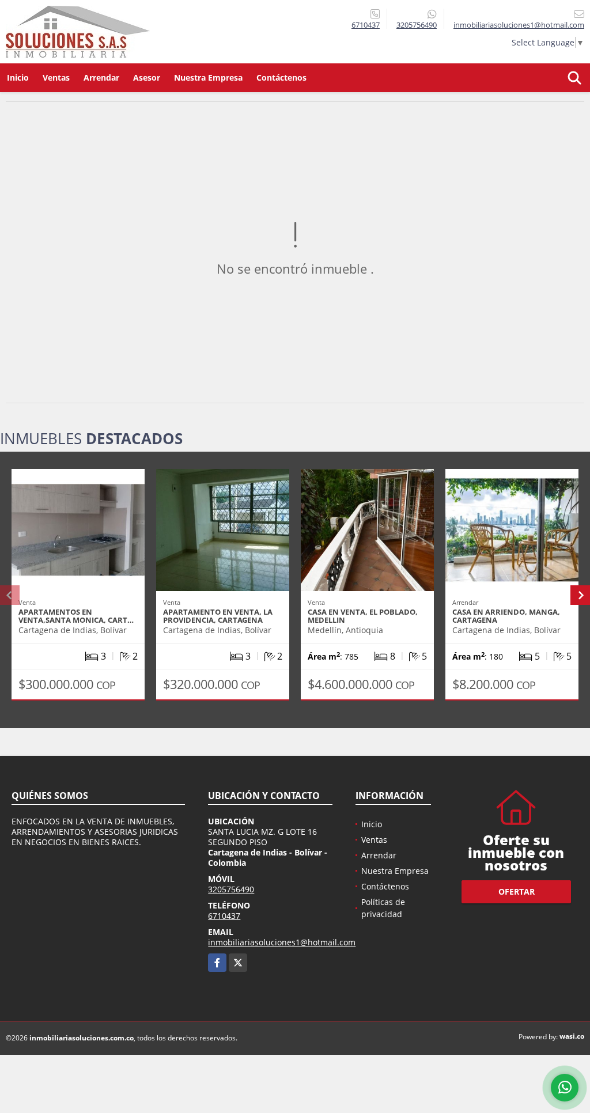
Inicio (18, 77)
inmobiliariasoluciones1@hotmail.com (281, 942)
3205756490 (416, 25)
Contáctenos (281, 77)
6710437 (365, 25)
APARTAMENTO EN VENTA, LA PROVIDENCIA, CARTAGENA (218, 616)
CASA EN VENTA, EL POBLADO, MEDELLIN (363, 616)
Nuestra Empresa (208, 77)
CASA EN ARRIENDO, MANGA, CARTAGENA (506, 616)
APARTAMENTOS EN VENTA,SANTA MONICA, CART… (76, 616)
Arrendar (101, 77)
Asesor (146, 77)
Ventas (56, 77)
